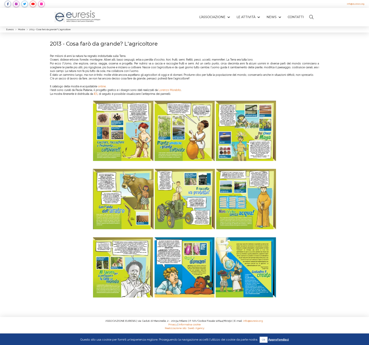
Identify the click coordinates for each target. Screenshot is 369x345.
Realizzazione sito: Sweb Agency (184, 328)
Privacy (172, 324)
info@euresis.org (355, 3)
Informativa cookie (190, 324)
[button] (311, 17)
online (102, 86)
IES (95, 93)
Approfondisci (278, 339)
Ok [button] (263, 339)
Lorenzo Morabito (170, 90)
